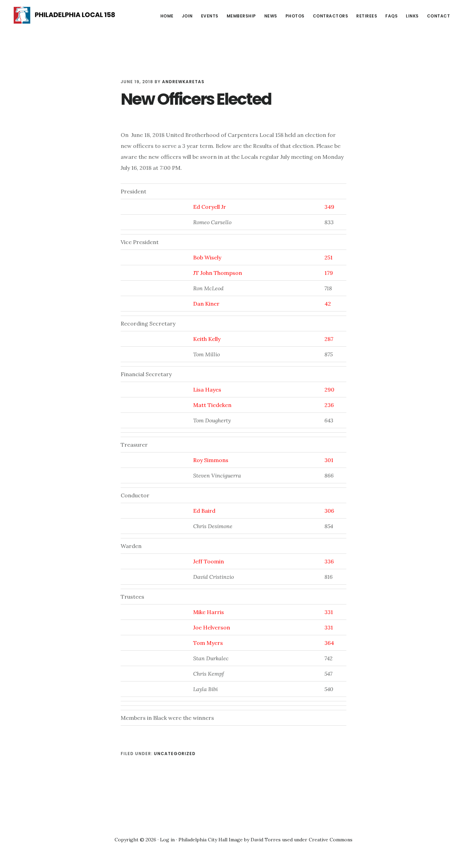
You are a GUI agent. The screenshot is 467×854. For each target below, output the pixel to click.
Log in (167, 840)
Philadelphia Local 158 (65, 15)
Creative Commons (330, 840)
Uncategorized (175, 753)
